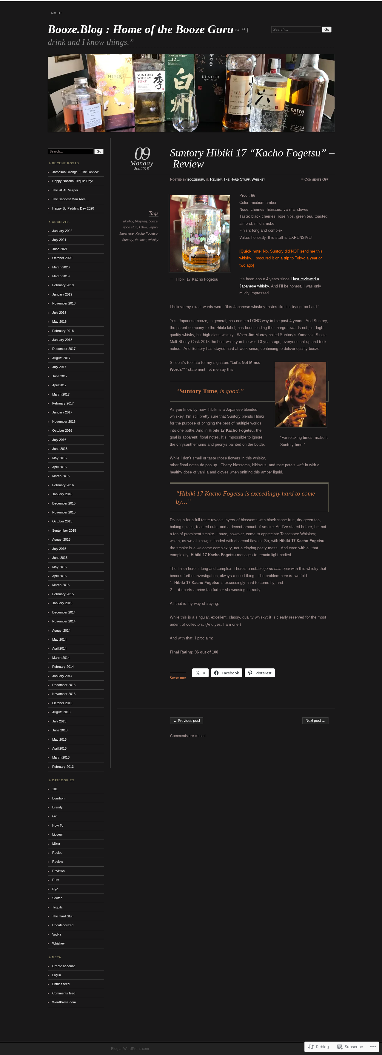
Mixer (56, 843)
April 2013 (59, 748)
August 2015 (61, 539)
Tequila (57, 907)
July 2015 (59, 548)
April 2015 (59, 576)
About (56, 13)
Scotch (57, 898)
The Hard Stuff (237, 179)
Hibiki (143, 227)
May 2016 (59, 458)
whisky (153, 240)
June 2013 (59, 730)
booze (153, 221)
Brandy (57, 807)
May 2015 (59, 567)
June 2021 (59, 249)
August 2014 (61, 630)
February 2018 (63, 331)
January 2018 (62, 340)
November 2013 (64, 694)
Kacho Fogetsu (146, 233)
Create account (63, 966)
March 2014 (61, 657)
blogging (141, 221)
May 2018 (59, 321)
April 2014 (59, 648)
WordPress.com (64, 1002)
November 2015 (64, 512)
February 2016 (63, 485)
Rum (55, 880)
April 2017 (59, 385)
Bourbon (58, 798)
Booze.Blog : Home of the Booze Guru (141, 29)
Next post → (315, 721)
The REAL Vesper (65, 190)
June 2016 (59, 448)
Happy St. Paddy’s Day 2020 (73, 208)
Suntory (127, 240)
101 (55, 789)
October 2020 (62, 258)
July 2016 (59, 440)
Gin (54, 816)
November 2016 (64, 421)
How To (57, 825)
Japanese (126, 233)
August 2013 (61, 712)
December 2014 (64, 612)
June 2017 (59, 376)
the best (141, 240)
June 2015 (59, 557)
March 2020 (61, 267)
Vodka (56, 934)
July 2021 (59, 240)
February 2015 (63, 594)
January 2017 (62, 412)
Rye (55, 889)
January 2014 (62, 676)
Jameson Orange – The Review (75, 172)
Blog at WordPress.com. (130, 1049)
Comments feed (63, 993)
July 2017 (59, 367)
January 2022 (62, 231)
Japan (153, 227)
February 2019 (63, 285)
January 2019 (62, 294)
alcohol (128, 221)
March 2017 (61, 394)
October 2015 (62, 521)
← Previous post (186, 721)
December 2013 (64, 685)
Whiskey (258, 179)
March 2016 (61, 476)
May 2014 (59, 639)
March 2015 (61, 585)
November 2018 (64, 303)
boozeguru (196, 179)
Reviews (58, 871)
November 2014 (64, 621)
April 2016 (59, 467)
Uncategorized (62, 925)
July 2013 (59, 721)
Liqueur (57, 834)
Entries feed (61, 984)
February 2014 (63, 666)
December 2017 (64, 348)
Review (216, 179)
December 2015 (64, 503)
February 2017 (63, 403)
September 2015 (64, 530)
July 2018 (59, 312)
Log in (56, 975)
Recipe (57, 852)
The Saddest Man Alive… (70, 199)
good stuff (130, 227)
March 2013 (61, 757)
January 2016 (62, 494)
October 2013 (62, 703)
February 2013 (63, 766)
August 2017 (61, 358)
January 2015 (62, 603)
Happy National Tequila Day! (72, 181)
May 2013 (59, 739)
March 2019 (61, 276)
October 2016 (62, 430)
